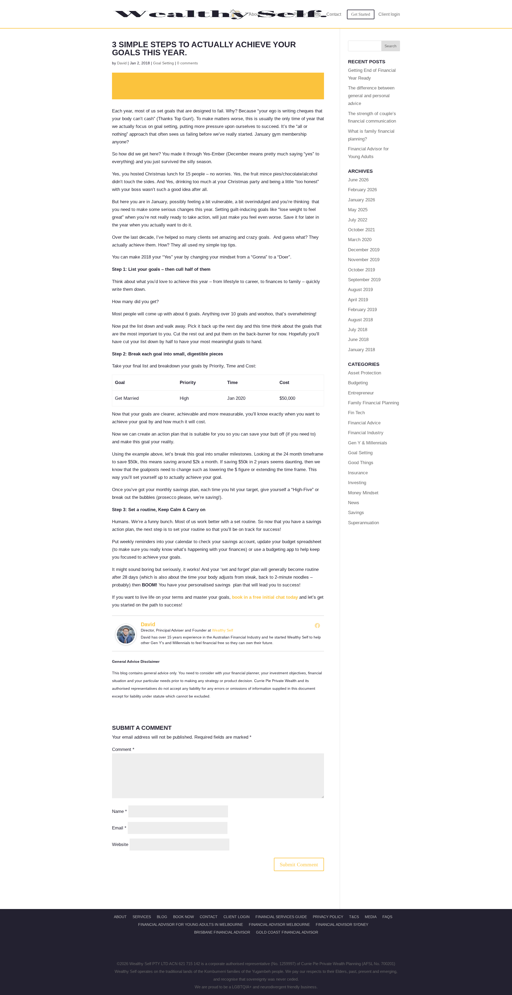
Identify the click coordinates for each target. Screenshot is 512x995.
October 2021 (361, 229)
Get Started (360, 14)
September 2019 (364, 279)
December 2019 (363, 249)
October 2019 (361, 269)
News (353, 502)
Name (119, 811)
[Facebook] (317, 625)
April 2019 (358, 299)
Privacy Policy (328, 917)
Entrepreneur (361, 392)
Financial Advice (364, 422)
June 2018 (358, 339)
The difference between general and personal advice (371, 95)
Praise (300, 14)
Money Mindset (363, 492)
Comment (123, 749)
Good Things (360, 462)
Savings (356, 512)
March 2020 (359, 239)
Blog (316, 14)
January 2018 (361, 349)
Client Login (236, 917)
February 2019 (362, 309)
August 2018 (360, 319)
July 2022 (357, 219)
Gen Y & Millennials (367, 442)
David (122, 63)
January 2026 (361, 199)
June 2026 (358, 179)
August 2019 (360, 289)
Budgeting (358, 382)
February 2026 (362, 189)
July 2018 (357, 329)
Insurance (358, 472)
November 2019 (363, 259)
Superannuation (363, 522)
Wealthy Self (222, 630)
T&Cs (354, 917)
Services (274, 14)
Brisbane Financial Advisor (222, 932)
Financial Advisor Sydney (342, 924)
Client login (389, 14)
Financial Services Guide (281, 917)
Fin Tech (356, 412)
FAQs (387, 917)
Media (371, 917)
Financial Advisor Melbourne (279, 924)
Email (119, 828)
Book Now (183, 917)
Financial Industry (365, 432)
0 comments (187, 63)
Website (120, 844)
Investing (357, 482)
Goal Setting (163, 63)
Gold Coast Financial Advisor (287, 932)
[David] (126, 641)
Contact (333, 14)
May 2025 (357, 209)
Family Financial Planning (373, 402)
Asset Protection (364, 372)
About (254, 14)
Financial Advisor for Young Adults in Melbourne (190, 924)
